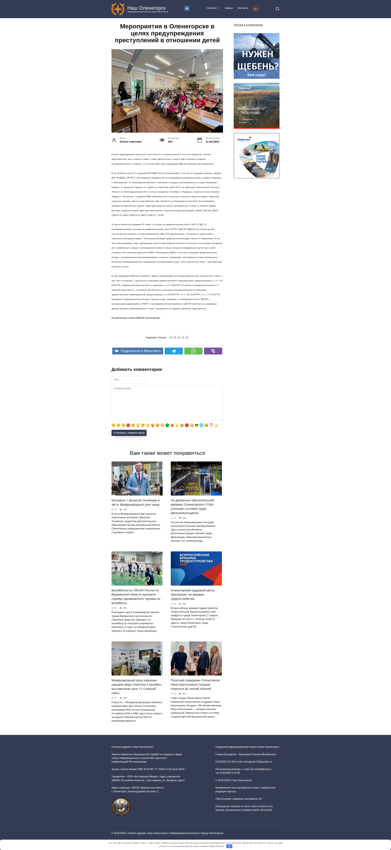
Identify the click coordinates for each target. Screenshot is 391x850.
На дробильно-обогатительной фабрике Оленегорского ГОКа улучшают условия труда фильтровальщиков (192, 507)
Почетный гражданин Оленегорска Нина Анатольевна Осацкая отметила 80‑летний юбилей (195, 684)
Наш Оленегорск (146, 8)
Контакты (243, 8)
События (211, 8)
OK (229, 846)
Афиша (229, 8)
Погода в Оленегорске (248, 24)
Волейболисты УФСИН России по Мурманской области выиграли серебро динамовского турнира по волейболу (135, 597)
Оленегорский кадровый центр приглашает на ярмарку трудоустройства (192, 594)
